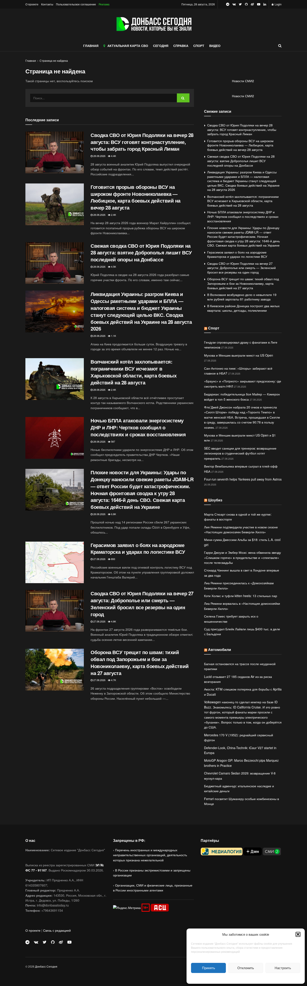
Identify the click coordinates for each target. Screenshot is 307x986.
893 (112, 559)
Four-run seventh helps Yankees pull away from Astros (243, 479)
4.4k (113, 156)
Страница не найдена (54, 60)
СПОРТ (198, 45)
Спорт (213, 328)
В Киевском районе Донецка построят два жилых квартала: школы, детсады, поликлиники (243, 308)
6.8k (113, 514)
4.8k (113, 621)
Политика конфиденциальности (245, 978)
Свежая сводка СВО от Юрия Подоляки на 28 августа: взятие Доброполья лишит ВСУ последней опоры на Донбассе (141, 252)
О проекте (31, 4)
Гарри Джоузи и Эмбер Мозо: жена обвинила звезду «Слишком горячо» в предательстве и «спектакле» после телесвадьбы (242, 557)
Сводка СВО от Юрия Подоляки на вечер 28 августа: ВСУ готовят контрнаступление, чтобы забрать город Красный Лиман (142, 141)
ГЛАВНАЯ (90, 45)
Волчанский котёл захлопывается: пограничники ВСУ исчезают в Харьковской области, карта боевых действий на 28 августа (133, 372)
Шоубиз (215, 500)
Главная (30, 60)
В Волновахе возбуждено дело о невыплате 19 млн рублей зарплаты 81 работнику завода (241, 296)
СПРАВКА (180, 45)
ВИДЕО (214, 45)
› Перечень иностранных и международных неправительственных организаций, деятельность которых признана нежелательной (150, 855)
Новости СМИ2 (243, 81)
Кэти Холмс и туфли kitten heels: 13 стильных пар (240, 595)
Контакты (47, 4)
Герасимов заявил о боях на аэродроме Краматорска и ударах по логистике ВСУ (138, 548)
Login (278, 4)
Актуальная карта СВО (127, 45)
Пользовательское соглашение (76, 4)
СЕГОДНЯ (160, 45)
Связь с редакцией (57, 930)
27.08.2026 (99, 559)
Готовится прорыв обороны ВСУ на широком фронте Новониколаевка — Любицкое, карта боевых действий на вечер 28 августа (135, 197)
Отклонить (245, 967)
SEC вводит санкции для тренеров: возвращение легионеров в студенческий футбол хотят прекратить (240, 453)
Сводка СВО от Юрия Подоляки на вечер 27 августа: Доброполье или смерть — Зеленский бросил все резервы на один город (142, 604)
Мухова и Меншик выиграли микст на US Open (238, 355)
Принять (208, 967)
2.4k (113, 214)
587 (112, 441)
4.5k (113, 266)
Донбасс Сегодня (46, 966)
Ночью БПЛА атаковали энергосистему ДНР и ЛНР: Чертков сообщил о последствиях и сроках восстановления (138, 427)
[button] (298, 934)
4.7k (113, 680)
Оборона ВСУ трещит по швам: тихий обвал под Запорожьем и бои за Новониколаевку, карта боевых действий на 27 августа (140, 662)
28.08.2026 (99, 156)
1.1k (113, 335)
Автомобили (219, 649)
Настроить (283, 967)
